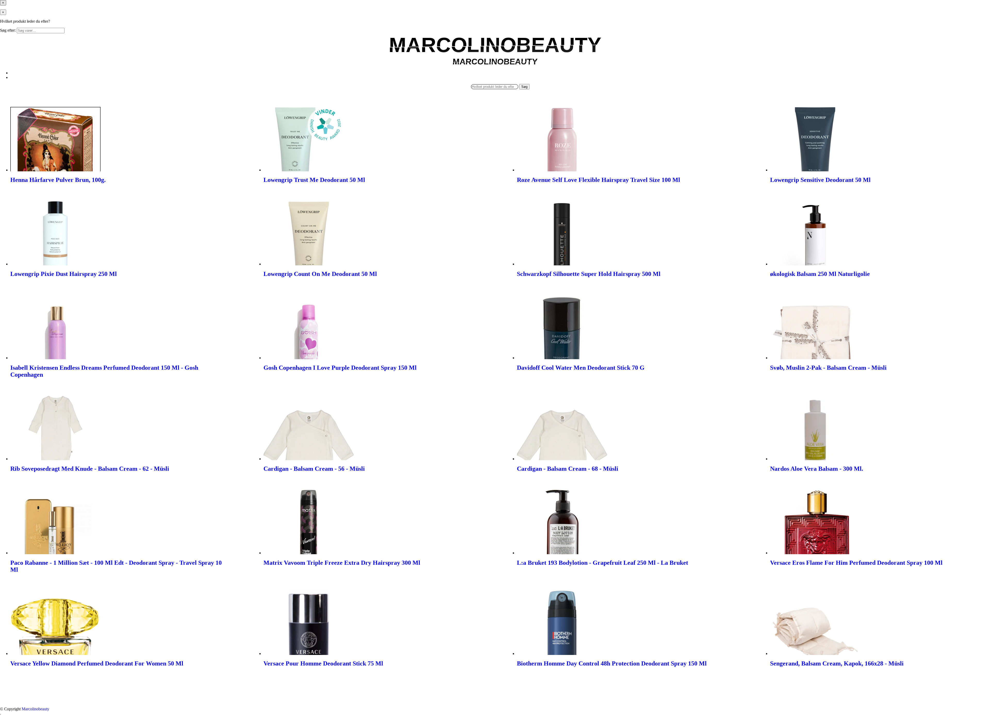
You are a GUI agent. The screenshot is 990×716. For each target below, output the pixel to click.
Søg (524, 87)
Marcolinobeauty (35, 709)
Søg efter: (8, 30)
